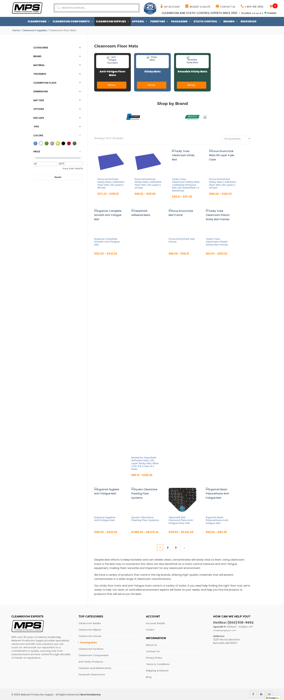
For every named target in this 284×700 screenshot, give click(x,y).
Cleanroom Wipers (90, 629)
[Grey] (52, 143)
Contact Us (227, 6)
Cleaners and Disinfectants (95, 668)
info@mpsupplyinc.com (224, 630)
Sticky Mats (152, 71)
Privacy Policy (154, 657)
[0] (271, 6)
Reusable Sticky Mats (192, 71)
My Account (172, 6)
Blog (148, 677)
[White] (41, 143)
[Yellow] (58, 143)
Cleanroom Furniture (91, 649)
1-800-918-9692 (254, 6)
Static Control (205, 21)
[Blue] (35, 143)
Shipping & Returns (157, 670)
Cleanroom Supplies (111, 21)
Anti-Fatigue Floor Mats (112, 73)
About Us (151, 645)
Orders (150, 629)
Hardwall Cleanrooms (92, 674)
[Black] (63, 143)
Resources (248, 21)
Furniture (157, 21)
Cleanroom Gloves (90, 636)
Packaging (179, 21)
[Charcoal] (74, 143)
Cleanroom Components (71, 21)
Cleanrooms (37, 21)
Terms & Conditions (158, 664)
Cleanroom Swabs (90, 623)
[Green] (46, 143)
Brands (229, 21)
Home (16, 30)
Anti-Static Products (91, 661)
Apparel (138, 21)
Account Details (155, 623)
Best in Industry (91, 694)
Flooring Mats (88, 642)
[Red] (69, 143)
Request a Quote (200, 6)
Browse (111, 85)
